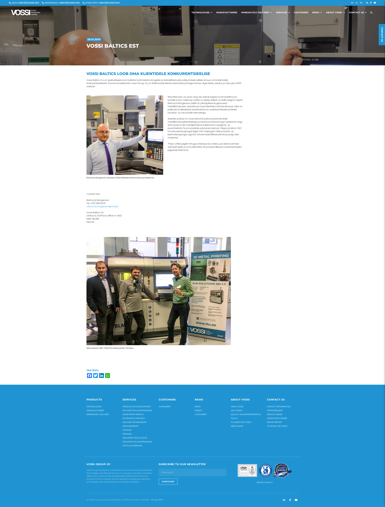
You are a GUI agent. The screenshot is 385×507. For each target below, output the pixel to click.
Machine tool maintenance (137, 410)
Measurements (130, 426)
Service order (274, 414)
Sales (25, 2)
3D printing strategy (134, 418)
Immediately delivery (255, 12)
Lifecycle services (132, 445)
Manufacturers (226, 12)
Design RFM (157, 500)
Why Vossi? (236, 410)
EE (357, 2)
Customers (301, 12)
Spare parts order (277, 418)
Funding (127, 430)
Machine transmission (134, 422)
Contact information (278, 406)
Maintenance (62, 2)
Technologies (200, 12)
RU (361, 2)
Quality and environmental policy (246, 416)
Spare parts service (133, 414)
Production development (137, 406)
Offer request (275, 410)
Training (127, 434)
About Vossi (334, 12)
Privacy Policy (265, 482)
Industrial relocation (135, 438)
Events (198, 410)
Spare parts (102, 2)
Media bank (237, 426)
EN (352, 2)
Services (282, 12)
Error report (274, 422)
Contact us (357, 12)
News (316, 12)
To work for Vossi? (241, 422)
